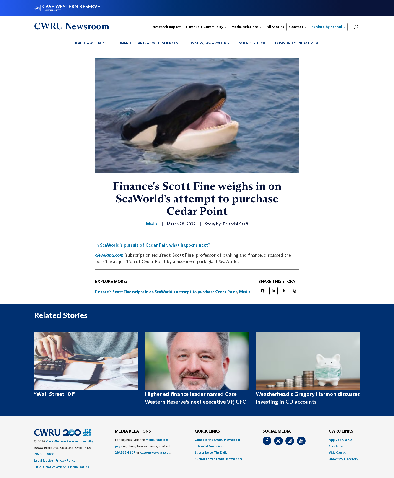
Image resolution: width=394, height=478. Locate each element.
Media (245, 291)
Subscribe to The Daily (211, 452)
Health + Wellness (90, 43)
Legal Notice (43, 460)
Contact (296, 27)
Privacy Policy (65, 460)
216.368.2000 (44, 454)
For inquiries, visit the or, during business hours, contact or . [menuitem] (143, 446)
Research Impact (167, 27)
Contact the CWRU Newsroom (217, 440)
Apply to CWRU (340, 440)
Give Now (336, 446)
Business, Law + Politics (208, 43)
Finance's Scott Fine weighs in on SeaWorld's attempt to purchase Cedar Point (166, 291)
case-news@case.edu (155, 452)
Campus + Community (205, 27)
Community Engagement (297, 43)
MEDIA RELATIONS (133, 431)
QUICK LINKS (207, 431)
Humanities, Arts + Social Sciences (147, 43)
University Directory (343, 459)
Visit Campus (338, 452)
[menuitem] (90, 43)
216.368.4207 (125, 452)
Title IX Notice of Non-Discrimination (61, 467)
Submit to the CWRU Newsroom (218, 459)
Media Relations (245, 27)
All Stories (275, 27)
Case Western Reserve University (69, 441)
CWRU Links (341, 431)
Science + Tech (252, 43)
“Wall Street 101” (54, 394)
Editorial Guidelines (209, 446)
